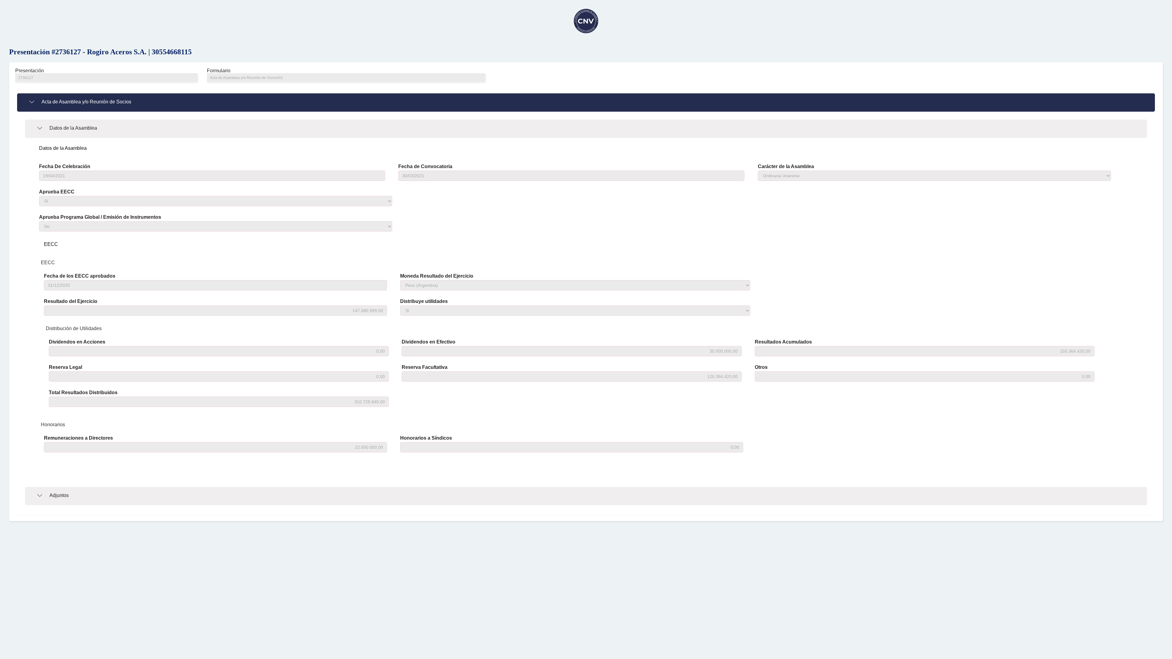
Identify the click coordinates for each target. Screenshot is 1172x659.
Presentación (29, 70)
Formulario (218, 70)
